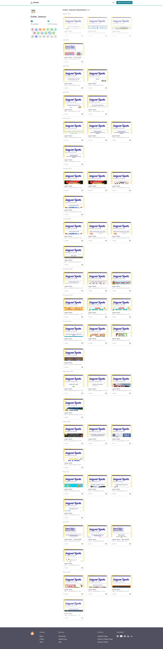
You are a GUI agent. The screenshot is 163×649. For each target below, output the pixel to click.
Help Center (62, 636)
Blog (60, 642)
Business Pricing (103, 642)
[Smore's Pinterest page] (125, 636)
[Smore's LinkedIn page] (128, 636)
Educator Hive (63, 639)
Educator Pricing (102, 636)
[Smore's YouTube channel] (121, 636)
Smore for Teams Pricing (105, 639)
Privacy (42, 639)
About (41, 636)
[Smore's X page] (131, 636)
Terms (41, 642)
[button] (124, 2)
